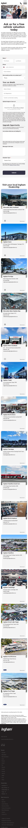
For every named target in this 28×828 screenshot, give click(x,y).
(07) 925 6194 (6, 453)
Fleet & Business (5, 810)
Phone (4, 64)
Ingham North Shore (9, 414)
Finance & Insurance (6, 808)
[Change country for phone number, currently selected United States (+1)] (4, 67)
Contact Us (4, 814)
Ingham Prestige (8, 276)
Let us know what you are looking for (12, 131)
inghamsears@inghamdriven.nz (10, 247)
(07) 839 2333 (6, 487)
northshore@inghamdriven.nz (9, 420)
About (3, 799)
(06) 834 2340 (6, 315)
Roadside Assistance (6, 820)
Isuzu (3, 759)
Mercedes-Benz (5, 756)
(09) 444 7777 (6, 522)
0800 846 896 (4, 736)
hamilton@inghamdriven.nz (9, 558)
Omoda (3, 771)
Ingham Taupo (7, 380)
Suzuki (3, 763)
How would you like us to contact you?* (12, 75)
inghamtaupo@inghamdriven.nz (10, 385)
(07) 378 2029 (6, 695)
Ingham (6, 827)
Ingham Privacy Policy (15, 165)
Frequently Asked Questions (8, 822)
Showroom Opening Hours (7, 824)
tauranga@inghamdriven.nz (9, 454)
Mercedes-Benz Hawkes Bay (11, 311)
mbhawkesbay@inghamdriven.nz (10, 316)
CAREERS (25, 1)
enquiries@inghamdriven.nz (7, 739)
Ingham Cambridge (9, 587)
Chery (3, 779)
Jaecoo (3, 773)
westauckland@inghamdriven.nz (10, 351)
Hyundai (3, 752)
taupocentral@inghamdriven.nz (10, 696)
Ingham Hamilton (8, 553)
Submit (14, 173)
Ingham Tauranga (8, 449)
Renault (3, 767)
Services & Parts (5, 806)
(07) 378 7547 (6, 626)
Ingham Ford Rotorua (9, 656)
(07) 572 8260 (6, 245)
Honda (3, 769)
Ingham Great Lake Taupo (11, 622)
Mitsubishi (4, 754)
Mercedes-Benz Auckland (10, 207)
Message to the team (8, 146)
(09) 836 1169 (6, 349)
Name (4, 58)
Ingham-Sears (7, 242)
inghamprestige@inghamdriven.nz (10, 282)
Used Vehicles (5, 804)
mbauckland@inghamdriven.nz (10, 213)
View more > (22, 221)
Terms (25, 827)
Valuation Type (7, 157)
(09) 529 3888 (6, 211)
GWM (3, 775)
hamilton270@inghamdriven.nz (10, 489)
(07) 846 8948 (6, 556)
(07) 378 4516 (6, 384)
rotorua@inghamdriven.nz (8, 662)
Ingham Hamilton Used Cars (11, 484)
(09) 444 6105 (6, 418)
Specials (3, 801)
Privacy (21, 827)
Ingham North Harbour (10, 518)
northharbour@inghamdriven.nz (10, 524)
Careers (3, 812)
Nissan (3, 761)
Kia (2, 765)
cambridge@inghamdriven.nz (9, 593)
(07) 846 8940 (6, 280)
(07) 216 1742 (6, 660)
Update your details (6, 818)
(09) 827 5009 (6, 591)
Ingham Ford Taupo (9, 691)
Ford (3, 777)
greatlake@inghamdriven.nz (9, 627)
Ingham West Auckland (10, 345)
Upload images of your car (9, 101)
